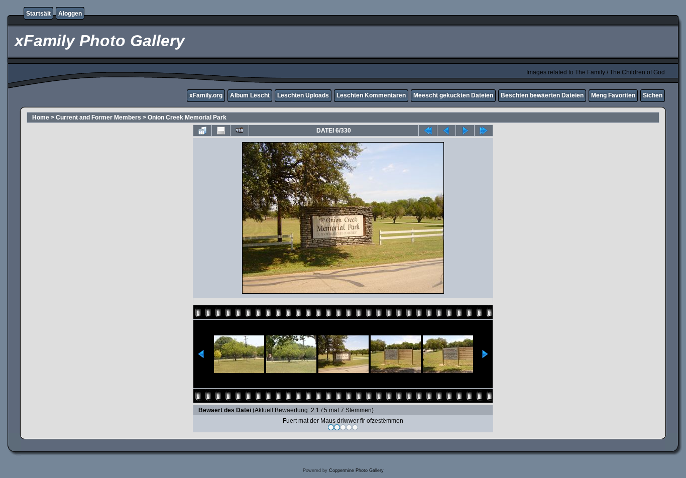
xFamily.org (205, 95)
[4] (349, 427)
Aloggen (70, 13)
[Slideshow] (240, 130)
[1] (331, 427)
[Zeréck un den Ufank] (428, 130)
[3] (343, 427)
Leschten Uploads (303, 95)
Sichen (652, 95)
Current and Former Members (98, 117)
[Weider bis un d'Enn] (484, 130)
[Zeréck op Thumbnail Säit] (202, 130)
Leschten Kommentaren (371, 95)
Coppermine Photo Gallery (356, 470)
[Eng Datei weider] (446, 130)
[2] (337, 427)
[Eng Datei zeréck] (465, 130)
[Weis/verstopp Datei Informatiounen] (221, 130)
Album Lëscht (250, 95)
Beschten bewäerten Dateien (542, 95)
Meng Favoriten (613, 95)
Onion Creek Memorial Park (187, 117)
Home (40, 117)
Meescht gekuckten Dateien (453, 95)
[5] (355, 427)
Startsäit (38, 13)
